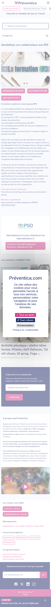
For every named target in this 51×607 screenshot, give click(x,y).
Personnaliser (25, 325)
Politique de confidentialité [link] (25, 330)
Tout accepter (26, 315)
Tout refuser (26, 320)
